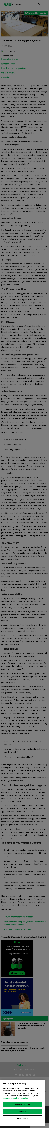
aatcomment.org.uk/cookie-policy (15, 1098)
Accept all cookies (22, 1105)
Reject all (22, 1111)
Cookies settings (23, 1118)
